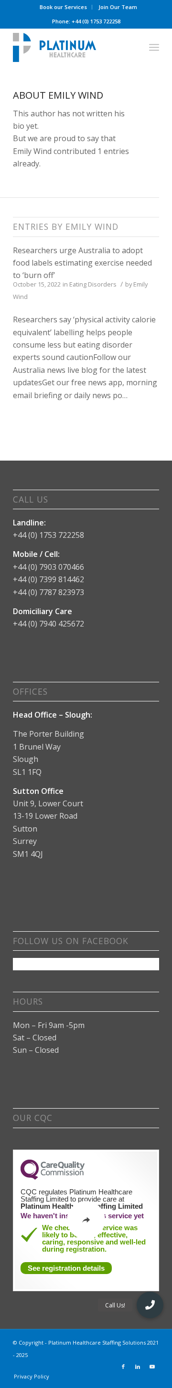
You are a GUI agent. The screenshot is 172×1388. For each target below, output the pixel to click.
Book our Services (63, 6)
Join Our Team (117, 6)
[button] (150, 1305)
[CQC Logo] (53, 1177)
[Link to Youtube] (152, 1366)
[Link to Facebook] (123, 1366)
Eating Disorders (93, 284)
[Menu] (154, 47)
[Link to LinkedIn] (137, 1366)
